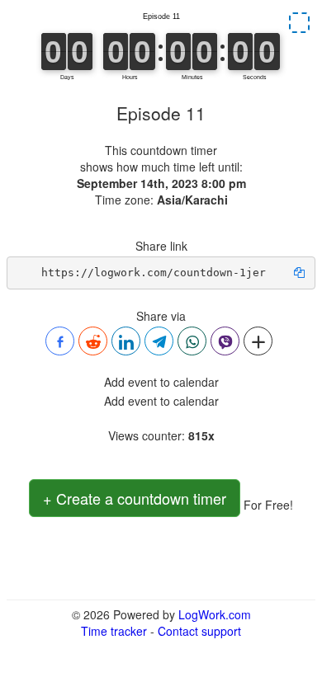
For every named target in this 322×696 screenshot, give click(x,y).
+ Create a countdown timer (134, 498)
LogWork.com (214, 614)
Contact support (199, 631)
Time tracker (114, 631)
